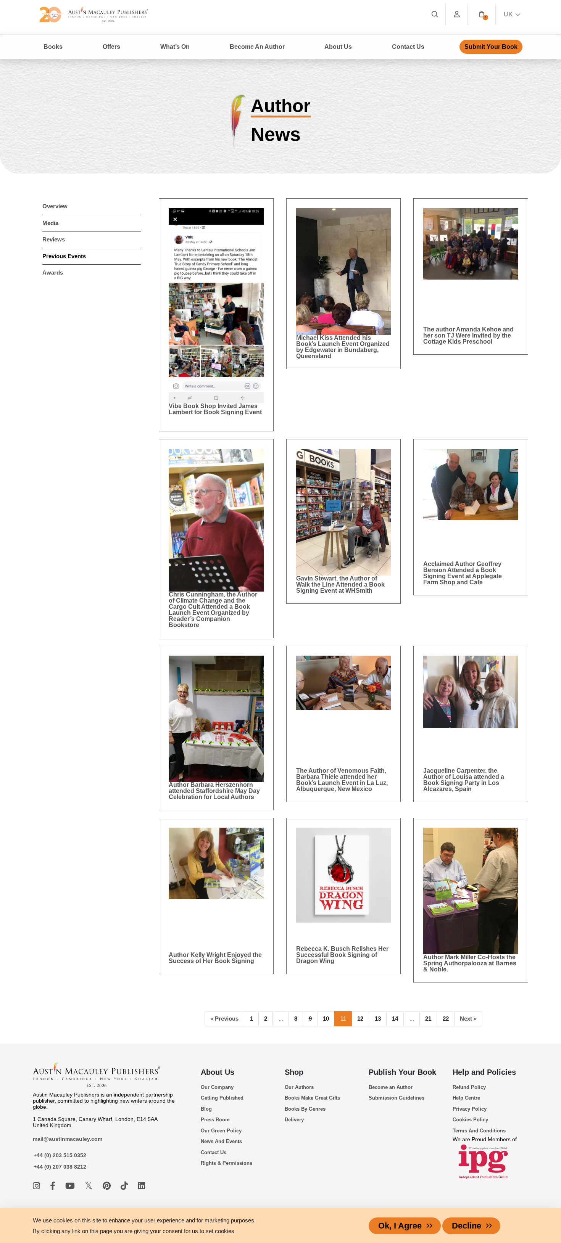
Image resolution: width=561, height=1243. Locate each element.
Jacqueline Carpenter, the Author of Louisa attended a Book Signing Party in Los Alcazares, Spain (463, 779)
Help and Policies (484, 1072)
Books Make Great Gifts (312, 1098)
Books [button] (53, 46)
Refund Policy (469, 1087)
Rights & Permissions (226, 1163)
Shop (294, 1072)
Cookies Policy (470, 1119)
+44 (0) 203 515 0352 (60, 1155)
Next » (468, 1018)
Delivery (294, 1119)
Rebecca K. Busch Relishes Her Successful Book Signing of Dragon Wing (342, 955)
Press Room (215, 1119)
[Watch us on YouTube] (71, 1186)
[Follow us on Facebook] (54, 1186)
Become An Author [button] (257, 46)
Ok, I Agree (400, 1225)
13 (378, 1018)
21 (428, 1018)
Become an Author (391, 1087)
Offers (111, 46)
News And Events (221, 1141)
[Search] (435, 14)
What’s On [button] (175, 46)
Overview (55, 206)
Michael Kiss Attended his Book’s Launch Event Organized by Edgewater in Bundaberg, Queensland (343, 346)
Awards (52, 272)
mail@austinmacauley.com (67, 1139)
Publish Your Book (402, 1072)
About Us (217, 1072)
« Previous (224, 1018)
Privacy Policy (470, 1109)
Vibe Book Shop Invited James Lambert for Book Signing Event (216, 412)
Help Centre (466, 1098)
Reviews (53, 239)
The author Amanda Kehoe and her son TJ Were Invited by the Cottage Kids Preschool (468, 335)
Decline (466, 1225)
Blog (206, 1109)
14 (395, 1018)
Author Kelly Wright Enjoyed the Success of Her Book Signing (215, 958)
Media (50, 223)
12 (360, 1018)
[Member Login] (457, 14)
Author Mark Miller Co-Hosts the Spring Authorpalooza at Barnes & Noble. (469, 963)
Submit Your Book (490, 46)
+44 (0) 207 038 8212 (60, 1167)
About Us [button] (338, 46)
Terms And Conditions (479, 1131)
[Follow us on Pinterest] (108, 1186)
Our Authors (299, 1087)
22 (446, 1018)
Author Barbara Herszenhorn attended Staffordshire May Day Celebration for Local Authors (214, 790)
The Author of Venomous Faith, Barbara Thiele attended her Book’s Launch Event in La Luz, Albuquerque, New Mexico (342, 779)
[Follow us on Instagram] (37, 1186)
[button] (482, 14)
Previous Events (64, 256)
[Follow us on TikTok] (125, 1186)
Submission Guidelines (396, 1098)
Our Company (217, 1087)
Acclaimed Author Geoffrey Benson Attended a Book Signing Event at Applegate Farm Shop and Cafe (462, 573)
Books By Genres (305, 1109)
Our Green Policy (221, 1131)
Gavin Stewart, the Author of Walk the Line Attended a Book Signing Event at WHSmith (340, 584)
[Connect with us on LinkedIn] (141, 1186)
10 (326, 1018)
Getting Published (222, 1098)
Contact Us (408, 46)
